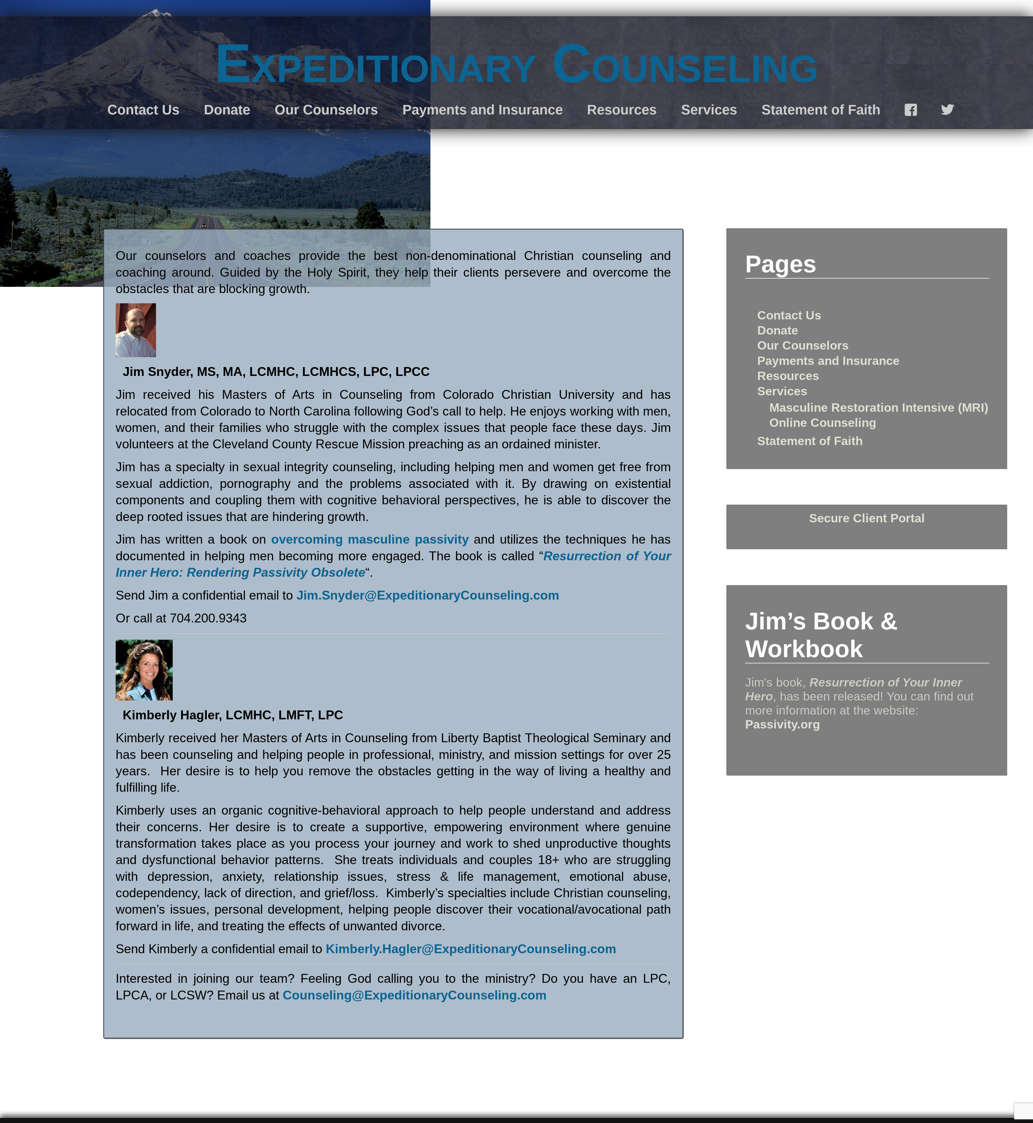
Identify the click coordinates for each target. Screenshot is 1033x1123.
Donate (227, 109)
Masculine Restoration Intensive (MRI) (878, 407)
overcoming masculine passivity (370, 539)
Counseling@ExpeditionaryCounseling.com (415, 995)
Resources (622, 109)
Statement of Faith (821, 109)
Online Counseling (822, 423)
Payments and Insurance (482, 109)
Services (709, 109)
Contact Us (143, 109)
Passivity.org (782, 724)
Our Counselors (326, 109)
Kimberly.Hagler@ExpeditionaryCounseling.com (471, 949)
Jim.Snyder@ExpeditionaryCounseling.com (427, 595)
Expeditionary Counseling (517, 63)
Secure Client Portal (867, 518)
